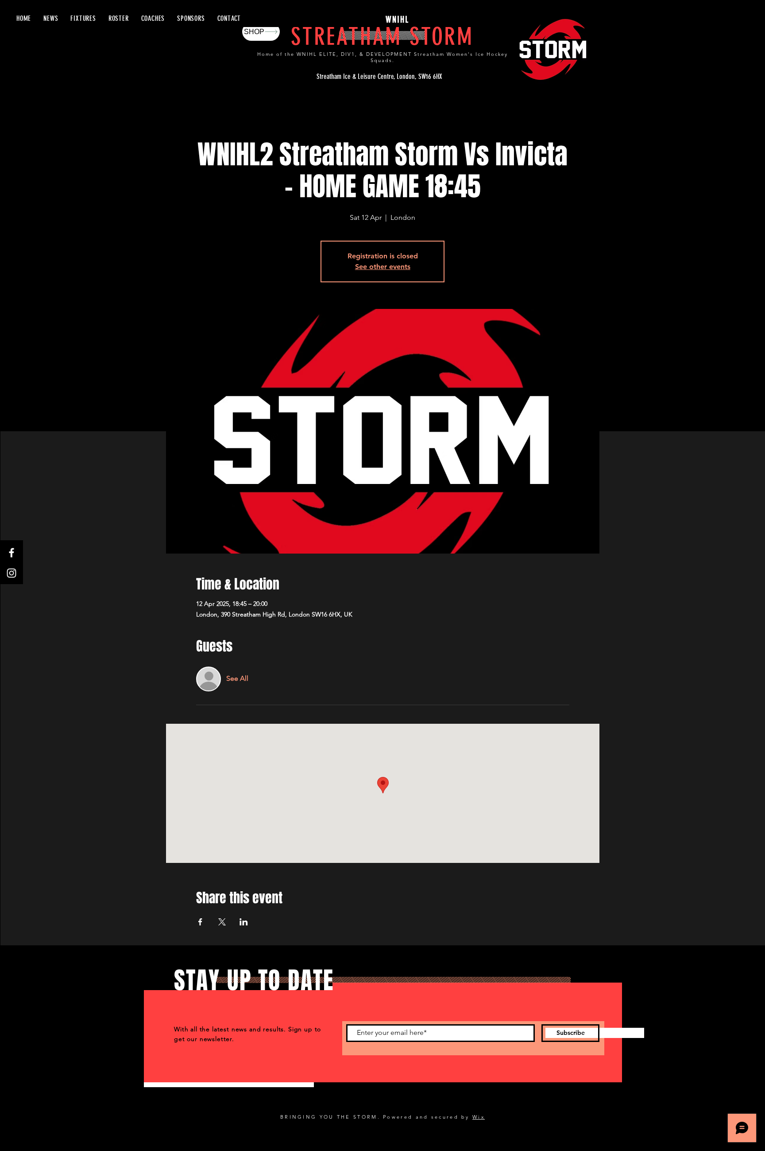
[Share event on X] (222, 921)
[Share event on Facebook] (200, 921)
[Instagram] (11, 573)
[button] (118, 18)
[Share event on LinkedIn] (244, 921)
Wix (478, 1117)
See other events (382, 266)
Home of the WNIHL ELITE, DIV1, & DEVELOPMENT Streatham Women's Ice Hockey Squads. (382, 57)
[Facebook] (11, 552)
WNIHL (397, 19)
